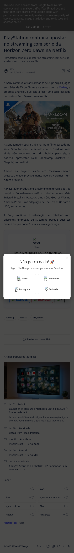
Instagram (24, 289)
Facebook (54, 278)
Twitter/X (53, 289)
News (25, 278)
